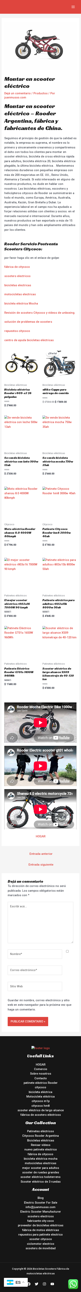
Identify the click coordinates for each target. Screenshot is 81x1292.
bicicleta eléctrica (40, 1092)
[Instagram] (44, 1284)
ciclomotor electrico (40, 1244)
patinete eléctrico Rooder (41, 1083)
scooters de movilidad (41, 1248)
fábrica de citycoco (17, 267)
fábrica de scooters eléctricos (40, 1115)
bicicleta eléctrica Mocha (21, 303)
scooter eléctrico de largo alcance (40, 1110)
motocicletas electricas (20, 294)
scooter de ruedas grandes (40, 1172)
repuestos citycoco (17, 331)
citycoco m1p (41, 1101)
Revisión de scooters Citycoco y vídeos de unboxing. (39, 312)
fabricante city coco (40, 1221)
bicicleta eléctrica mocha (40, 1158)
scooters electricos (17, 276)
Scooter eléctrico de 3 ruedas (41, 1181)
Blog (41, 1198)
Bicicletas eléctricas (40, 1140)
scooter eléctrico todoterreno (40, 1177)
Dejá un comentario (17, 93)
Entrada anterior (40, 854)
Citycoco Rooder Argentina (40, 1136)
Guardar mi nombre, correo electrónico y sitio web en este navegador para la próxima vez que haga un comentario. (39, 1005)
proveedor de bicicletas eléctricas (40, 1225)
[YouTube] (52, 1284)
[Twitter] (36, 1284)
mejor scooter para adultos (40, 1168)
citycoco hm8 (40, 1106)
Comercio (40, 1069)
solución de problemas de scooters (28, 321)
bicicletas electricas (17, 285)
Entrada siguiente (41, 864)
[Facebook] (28, 1284)
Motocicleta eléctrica (40, 1096)
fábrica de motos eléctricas (40, 1230)
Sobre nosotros (40, 1073)
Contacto (40, 1078)
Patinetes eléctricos (40, 1131)
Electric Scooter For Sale (40, 1202)
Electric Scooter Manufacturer (40, 1211)
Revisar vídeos (40, 1145)
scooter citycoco (40, 1239)
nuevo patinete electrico (40, 1149)
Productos (40, 93)
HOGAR (40, 836)
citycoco (40, 1087)
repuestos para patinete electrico (40, 1234)
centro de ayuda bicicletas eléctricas (29, 340)
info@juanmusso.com (40, 1207)
